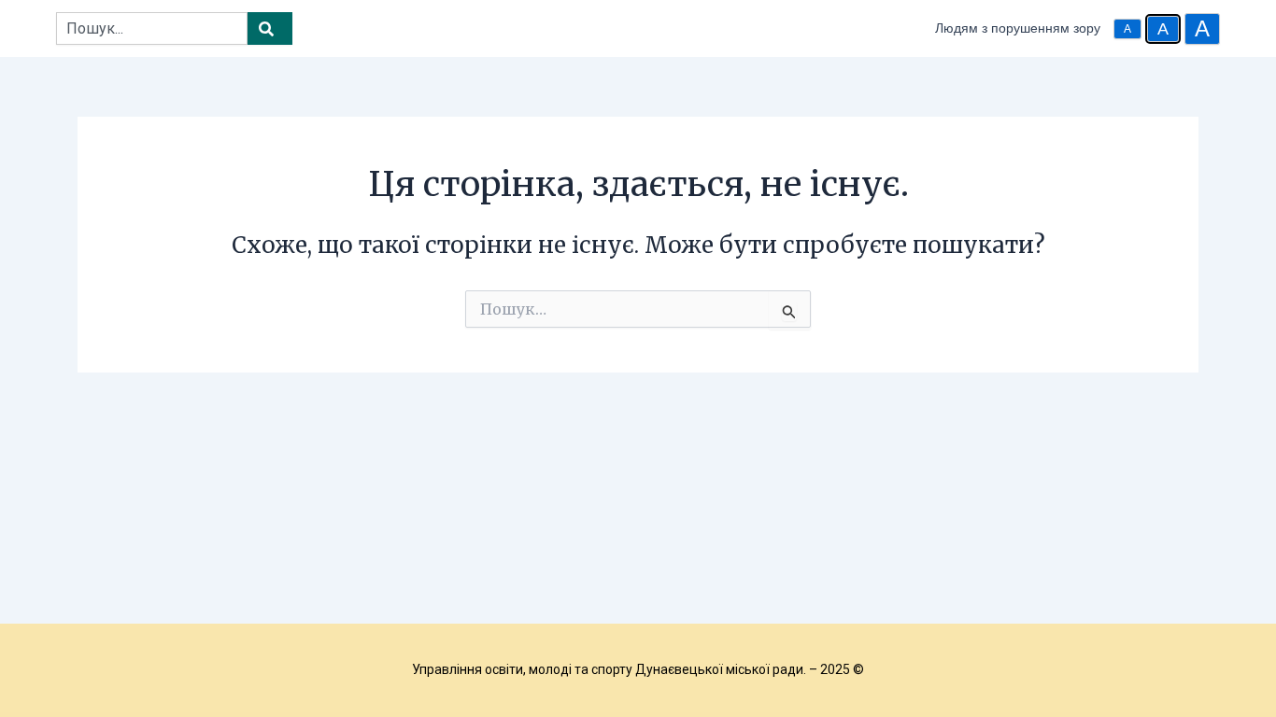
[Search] (270, 28)
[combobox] (152, 28)
